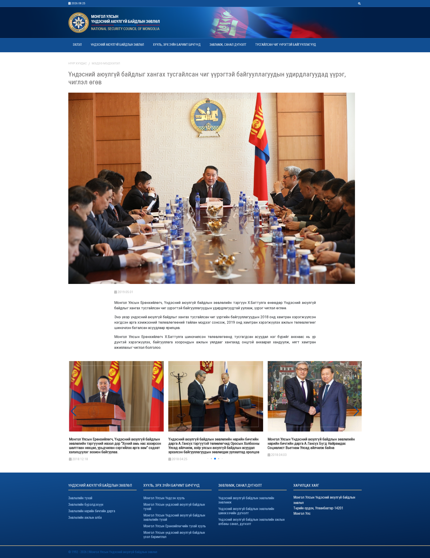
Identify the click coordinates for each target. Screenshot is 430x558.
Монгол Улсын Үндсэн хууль (164, 498)
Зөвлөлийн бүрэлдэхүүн (85, 504)
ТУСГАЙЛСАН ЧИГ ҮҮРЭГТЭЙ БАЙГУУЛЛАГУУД (285, 44)
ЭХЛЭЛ (77, 44)
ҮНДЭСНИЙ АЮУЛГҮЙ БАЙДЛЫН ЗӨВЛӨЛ (117, 44)
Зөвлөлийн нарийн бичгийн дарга (91, 511)
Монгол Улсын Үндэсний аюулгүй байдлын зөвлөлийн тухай (174, 517)
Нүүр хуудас (77, 63)
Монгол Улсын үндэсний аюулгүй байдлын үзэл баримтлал (174, 534)
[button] (356, 411)
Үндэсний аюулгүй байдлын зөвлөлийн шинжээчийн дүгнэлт (246, 511)
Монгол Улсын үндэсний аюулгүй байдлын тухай (174, 506)
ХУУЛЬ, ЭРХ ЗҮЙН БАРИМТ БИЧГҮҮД (177, 44)
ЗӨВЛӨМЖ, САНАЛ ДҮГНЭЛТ (228, 44)
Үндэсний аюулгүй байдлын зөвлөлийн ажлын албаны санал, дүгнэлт (251, 521)
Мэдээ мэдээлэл (106, 63)
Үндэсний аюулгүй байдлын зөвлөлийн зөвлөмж (246, 500)
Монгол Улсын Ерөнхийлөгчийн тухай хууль (174, 526)
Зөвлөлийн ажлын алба (85, 517)
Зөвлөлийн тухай (80, 498)
